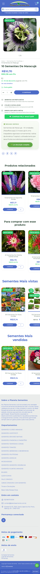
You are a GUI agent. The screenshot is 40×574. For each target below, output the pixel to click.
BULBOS (4, 472)
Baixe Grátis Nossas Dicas (9, 490)
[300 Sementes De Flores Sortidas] (21, 325)
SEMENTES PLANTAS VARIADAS (12, 469)
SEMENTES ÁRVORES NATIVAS (11, 437)
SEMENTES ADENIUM (8, 458)
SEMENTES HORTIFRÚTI (9, 433)
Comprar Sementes (7, 555)
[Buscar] (36, 9)
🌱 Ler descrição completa (20, 145)
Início (3, 61)
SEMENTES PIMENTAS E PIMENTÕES (14, 440)
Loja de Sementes (7, 556)
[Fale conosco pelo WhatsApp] (37, 565)
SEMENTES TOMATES (8, 447)
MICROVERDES (6, 461)
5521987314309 (9, 500)
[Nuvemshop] (7, 566)
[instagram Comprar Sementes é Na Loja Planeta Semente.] (3, 520)
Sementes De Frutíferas (14, 61)
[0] (36, 4)
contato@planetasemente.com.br (15, 503)
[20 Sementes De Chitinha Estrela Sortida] (21, 266)
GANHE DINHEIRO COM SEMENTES (13, 483)
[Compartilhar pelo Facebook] (7, 154)
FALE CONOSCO (6, 479)
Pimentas (4, 558)
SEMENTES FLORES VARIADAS (11, 430)
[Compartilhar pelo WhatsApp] (3, 153)
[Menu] (3, 4)
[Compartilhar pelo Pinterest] (15, 154)
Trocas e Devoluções (8, 486)
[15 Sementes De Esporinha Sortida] (21, 209)
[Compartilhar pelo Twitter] (11, 154)
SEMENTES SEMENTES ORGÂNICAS (13, 465)
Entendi (35, 571)
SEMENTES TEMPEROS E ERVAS (12, 444)
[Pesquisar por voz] (3, 9)
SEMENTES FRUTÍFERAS (9, 454)
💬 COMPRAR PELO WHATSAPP (21, 117)
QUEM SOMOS (6, 476)
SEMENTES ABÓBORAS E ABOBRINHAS (15, 451)
